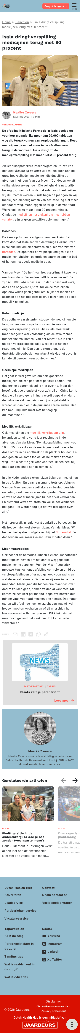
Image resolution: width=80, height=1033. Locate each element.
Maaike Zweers (24, 112)
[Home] (6, 6)
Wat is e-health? (16, 977)
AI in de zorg (13, 936)
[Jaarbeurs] (40, 1025)
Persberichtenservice (20, 910)
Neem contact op (55, 895)
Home (6, 22)
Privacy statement (53, 1011)
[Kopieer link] (47, 634)
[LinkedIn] (24, 634)
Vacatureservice (16, 918)
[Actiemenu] (72, 1024)
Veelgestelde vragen (57, 902)
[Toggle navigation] (74, 6)
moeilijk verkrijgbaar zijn (47, 433)
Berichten (22, 22)
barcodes (8, 252)
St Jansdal (63, 532)
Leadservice (13, 902)
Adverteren (12, 895)
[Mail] (15, 634)
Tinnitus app (13, 956)
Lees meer (62, 700)
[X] (31, 634)
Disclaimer (53, 1001)
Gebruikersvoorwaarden (53, 1006)
